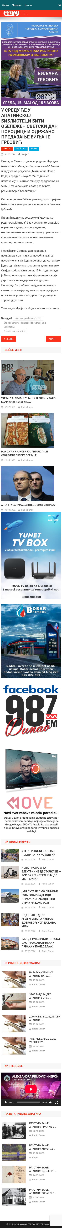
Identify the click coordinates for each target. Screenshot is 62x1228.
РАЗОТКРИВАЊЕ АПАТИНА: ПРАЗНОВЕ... (42, 1125)
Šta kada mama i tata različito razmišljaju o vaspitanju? (25, 325)
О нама (5, 5)
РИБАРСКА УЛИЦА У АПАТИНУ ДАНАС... (41, 974)
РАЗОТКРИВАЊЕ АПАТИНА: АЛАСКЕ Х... (42, 1147)
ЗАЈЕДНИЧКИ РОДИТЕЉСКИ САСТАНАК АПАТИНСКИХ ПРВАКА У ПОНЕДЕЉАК (41, 942)
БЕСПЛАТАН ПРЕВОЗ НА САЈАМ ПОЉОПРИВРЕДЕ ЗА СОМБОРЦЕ (11, 338)
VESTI (34, 148)
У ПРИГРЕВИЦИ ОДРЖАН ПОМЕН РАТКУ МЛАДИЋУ (38, 852)
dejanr (35, 1157)
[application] (31, 1089)
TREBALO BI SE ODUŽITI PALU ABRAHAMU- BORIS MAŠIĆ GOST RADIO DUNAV (28, 400)
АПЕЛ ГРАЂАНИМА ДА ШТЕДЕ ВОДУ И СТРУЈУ (28, 505)
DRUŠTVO (20, 148)
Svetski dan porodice (14, 331)
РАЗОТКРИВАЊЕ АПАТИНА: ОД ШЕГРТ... (42, 1169)
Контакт (29, 5)
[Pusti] (5, 1102)
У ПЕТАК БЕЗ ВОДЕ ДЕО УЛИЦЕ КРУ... (42, 1040)
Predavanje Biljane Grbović (28, 318)
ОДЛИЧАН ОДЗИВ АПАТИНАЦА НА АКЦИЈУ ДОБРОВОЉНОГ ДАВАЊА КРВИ (39, 920)
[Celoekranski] (56, 1102)
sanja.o (25, 154)
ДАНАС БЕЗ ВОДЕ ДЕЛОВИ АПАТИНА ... (44, 1018)
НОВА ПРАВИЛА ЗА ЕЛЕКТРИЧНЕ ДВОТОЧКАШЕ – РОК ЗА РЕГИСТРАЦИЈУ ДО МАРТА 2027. (41, 873)
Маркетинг (17, 5)
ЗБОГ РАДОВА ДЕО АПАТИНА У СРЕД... (40, 996)
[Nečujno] (51, 1102)
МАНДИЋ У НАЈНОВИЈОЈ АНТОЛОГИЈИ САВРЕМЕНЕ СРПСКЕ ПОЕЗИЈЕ (24, 453)
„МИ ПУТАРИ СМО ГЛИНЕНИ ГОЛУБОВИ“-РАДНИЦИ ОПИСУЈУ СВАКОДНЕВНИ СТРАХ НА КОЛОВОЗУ (40, 897)
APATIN (7, 148)
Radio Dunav (27, 407)
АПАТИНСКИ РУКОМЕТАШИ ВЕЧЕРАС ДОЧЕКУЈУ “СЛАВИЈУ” (55, 338)
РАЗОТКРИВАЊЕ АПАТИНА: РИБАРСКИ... (42, 1191)
